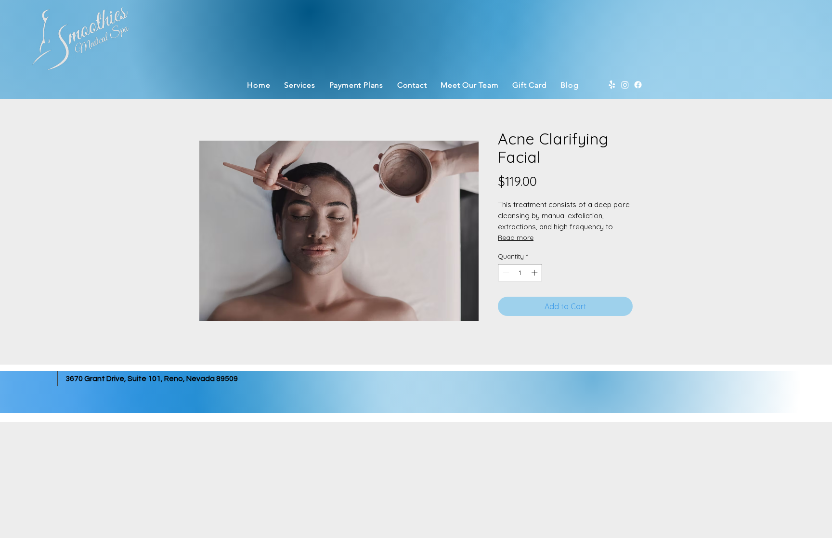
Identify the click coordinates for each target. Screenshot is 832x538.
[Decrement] (505, 272)
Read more (515, 237)
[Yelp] (612, 85)
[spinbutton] (520, 272)
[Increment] (535, 272)
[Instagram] (625, 85)
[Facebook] (638, 85)
